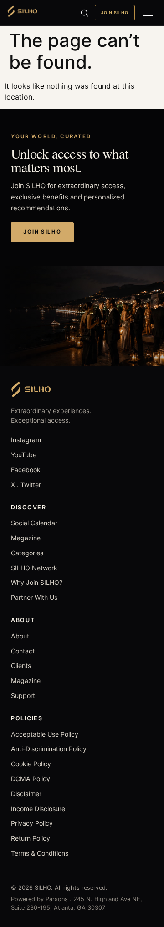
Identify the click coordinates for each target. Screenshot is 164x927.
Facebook (26, 469)
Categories (27, 553)
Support (23, 695)
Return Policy (30, 838)
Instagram (26, 440)
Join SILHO (114, 12)
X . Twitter (26, 484)
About (20, 636)
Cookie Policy (31, 764)
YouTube (23, 455)
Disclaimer (26, 793)
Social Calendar (34, 523)
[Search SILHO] (84, 13)
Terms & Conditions (39, 853)
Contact (23, 651)
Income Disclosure (38, 808)
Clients (21, 665)
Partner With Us (34, 597)
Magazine (26, 538)
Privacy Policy (32, 823)
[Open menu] (147, 13)
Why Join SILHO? (36, 582)
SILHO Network (34, 568)
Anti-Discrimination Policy (49, 749)
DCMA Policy (30, 778)
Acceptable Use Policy (44, 734)
